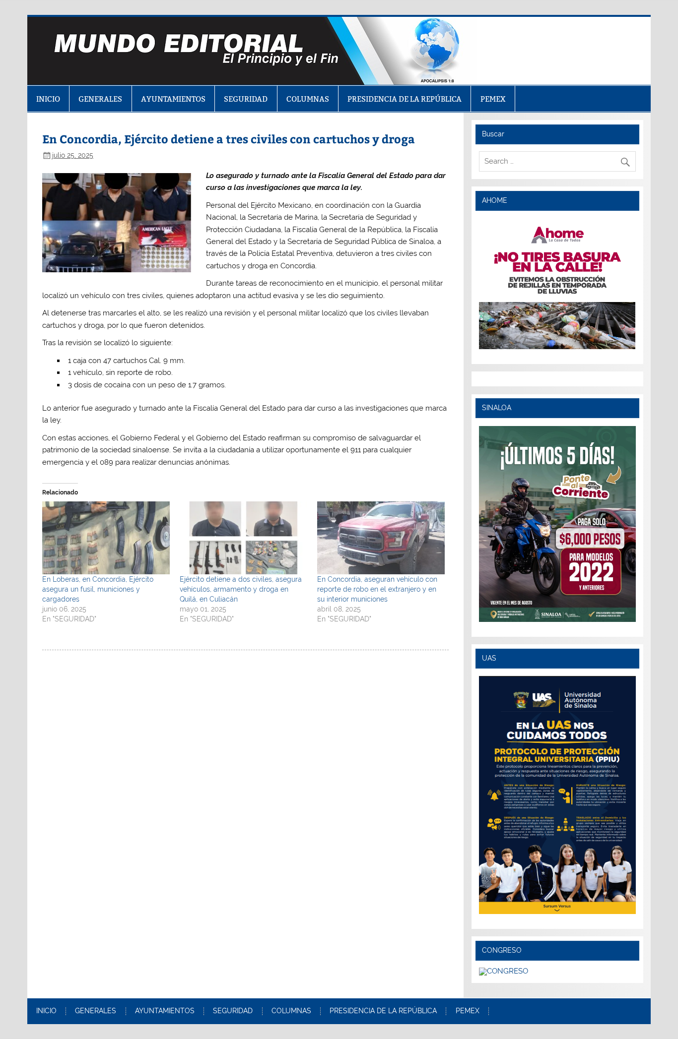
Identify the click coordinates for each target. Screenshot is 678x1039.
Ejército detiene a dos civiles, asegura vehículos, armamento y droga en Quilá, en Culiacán (241, 589)
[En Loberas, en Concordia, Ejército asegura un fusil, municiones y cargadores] (106, 537)
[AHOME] (557, 283)
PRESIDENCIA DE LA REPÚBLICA (404, 99)
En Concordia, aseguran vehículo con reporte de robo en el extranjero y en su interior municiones (377, 589)
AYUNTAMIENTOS (173, 99)
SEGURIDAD (246, 99)
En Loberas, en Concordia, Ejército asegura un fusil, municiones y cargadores (97, 589)
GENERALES (100, 99)
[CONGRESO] (503, 971)
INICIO (48, 99)
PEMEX (493, 99)
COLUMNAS (307, 99)
